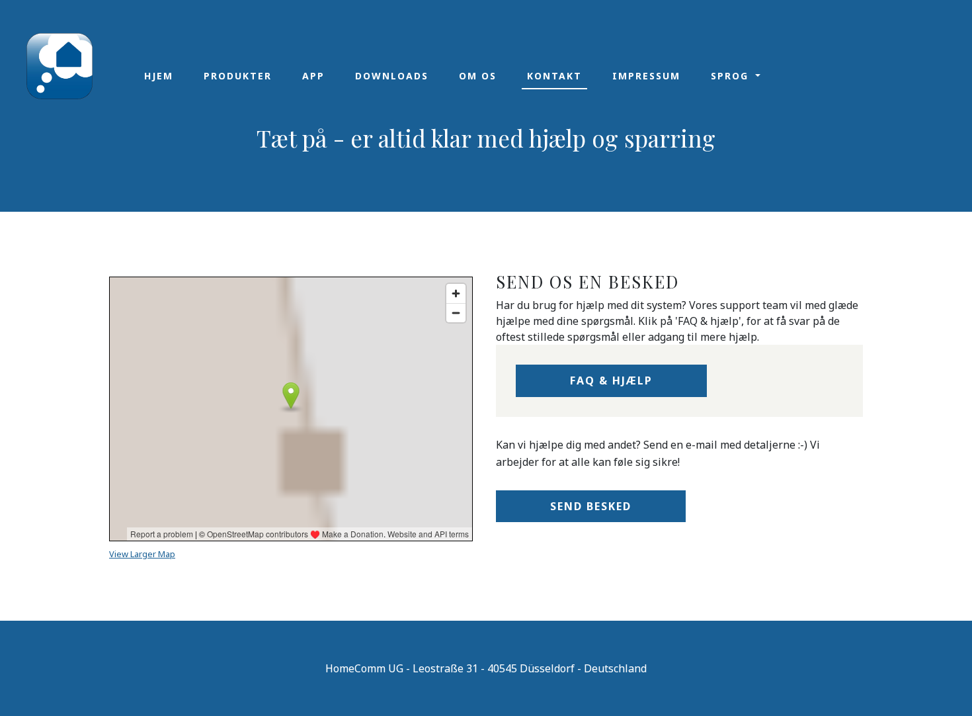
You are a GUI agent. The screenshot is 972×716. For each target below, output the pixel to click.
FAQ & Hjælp (611, 380)
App (313, 75)
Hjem (158, 75)
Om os (478, 75)
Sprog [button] (731, 75)
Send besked (590, 506)
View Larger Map (142, 554)
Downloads (391, 75)
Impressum (646, 75)
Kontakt (554, 75)
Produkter (238, 75)
